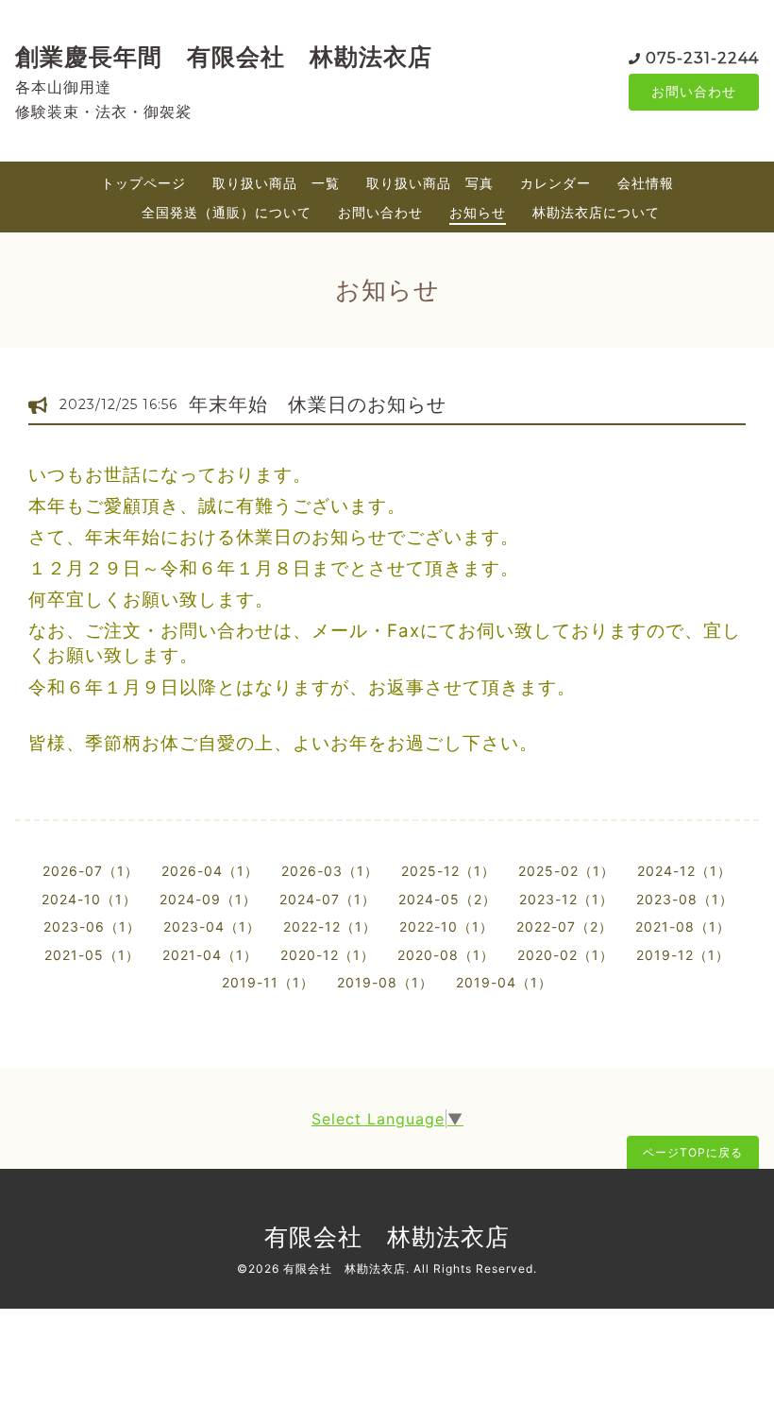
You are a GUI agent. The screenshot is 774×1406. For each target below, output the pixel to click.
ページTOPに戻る (693, 1152)
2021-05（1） (92, 955)
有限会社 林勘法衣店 (387, 1237)
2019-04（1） (504, 982)
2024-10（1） (89, 899)
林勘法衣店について (596, 212)
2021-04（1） (210, 955)
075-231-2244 (702, 58)
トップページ (143, 183)
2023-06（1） (92, 926)
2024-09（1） (208, 899)
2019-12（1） (683, 955)
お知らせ (477, 212)
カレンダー (555, 183)
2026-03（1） (330, 871)
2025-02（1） (566, 871)
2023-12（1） (566, 899)
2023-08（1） (684, 899)
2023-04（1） (212, 926)
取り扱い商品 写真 (430, 183)
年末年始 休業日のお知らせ (317, 404)
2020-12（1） (327, 955)
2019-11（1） (268, 982)
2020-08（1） (446, 955)
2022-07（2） (564, 926)
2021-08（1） (683, 926)
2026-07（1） (90, 871)
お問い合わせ (693, 91)
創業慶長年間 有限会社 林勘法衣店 (223, 57)
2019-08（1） (385, 982)
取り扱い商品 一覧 (276, 183)
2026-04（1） (210, 871)
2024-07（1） (327, 899)
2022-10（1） (446, 926)
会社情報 (645, 183)
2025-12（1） (448, 871)
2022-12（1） (330, 926)
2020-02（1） (565, 955)
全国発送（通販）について (226, 212)
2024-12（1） (684, 871)
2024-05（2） (447, 899)
